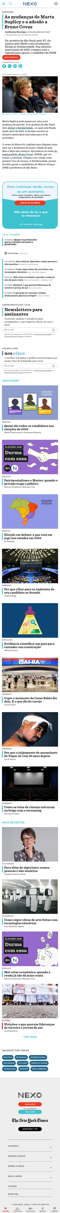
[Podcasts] (30, 1209)
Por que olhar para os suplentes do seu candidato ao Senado (29, 591)
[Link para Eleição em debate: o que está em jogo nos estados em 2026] (30, 511)
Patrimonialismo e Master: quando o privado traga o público (31, 482)
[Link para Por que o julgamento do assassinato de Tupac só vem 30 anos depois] (30, 729)
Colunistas (9, 262)
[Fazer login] (56, 4)
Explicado (7, 640)
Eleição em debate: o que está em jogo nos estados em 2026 (28, 536)
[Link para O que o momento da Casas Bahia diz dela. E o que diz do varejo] (30, 675)
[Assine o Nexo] (5, 1209)
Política (7, 1057)
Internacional (38, 1057)
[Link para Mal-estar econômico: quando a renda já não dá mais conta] (30, 949)
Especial (6, 422)
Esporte (24, 1069)
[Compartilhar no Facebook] (4, 66)
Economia (21, 1057)
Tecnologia (9, 1069)
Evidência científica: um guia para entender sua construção (29, 645)
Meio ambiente (39, 1069)
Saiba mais (23, 253)
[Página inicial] (30, 3)
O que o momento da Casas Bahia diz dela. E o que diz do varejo (30, 700)
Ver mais (30, 1037)
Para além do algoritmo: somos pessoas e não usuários (27, 869)
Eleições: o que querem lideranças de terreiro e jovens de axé (29, 1026)
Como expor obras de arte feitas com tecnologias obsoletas (31, 921)
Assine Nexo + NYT (30, 1129)
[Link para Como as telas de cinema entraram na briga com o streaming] (30, 783)
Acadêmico (9, 269)
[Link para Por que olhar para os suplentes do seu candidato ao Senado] (30, 566)
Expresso (7, 585)
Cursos (12, 1186)
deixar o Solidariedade (20, 128)
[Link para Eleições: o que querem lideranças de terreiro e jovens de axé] (30, 1001)
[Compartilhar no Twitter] (10, 66)
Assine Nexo (30, 1104)
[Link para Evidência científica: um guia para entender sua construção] (30, 620)
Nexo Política (11, 57)
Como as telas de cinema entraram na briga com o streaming (29, 809)
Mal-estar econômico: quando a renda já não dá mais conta (27, 974)
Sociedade (8, 1063)
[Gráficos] (18, 1209)
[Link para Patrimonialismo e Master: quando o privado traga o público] (30, 457)
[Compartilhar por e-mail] (15, 66)
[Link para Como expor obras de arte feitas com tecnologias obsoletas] (30, 896)
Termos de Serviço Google (13, 336)
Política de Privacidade (42, 334)
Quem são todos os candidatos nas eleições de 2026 (29, 427)
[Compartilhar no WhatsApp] (20, 66)
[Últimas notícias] (43, 1209)
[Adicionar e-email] (53, 330)
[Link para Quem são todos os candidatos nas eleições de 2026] (30, 402)
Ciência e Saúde (39, 1063)
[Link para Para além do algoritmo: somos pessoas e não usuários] (30, 844)
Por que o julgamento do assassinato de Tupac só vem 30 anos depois (30, 754)
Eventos (13, 1194)
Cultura (22, 1063)
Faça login (30, 1112)
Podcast (8, 277)
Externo (8, 285)
